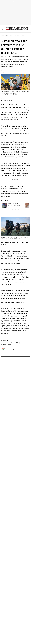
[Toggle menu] (3, 28)
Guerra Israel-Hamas (19, 35)
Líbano (3, 342)
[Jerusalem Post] (17, 28)
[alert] (13, 607)
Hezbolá (10, 342)
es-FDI (16, 342)
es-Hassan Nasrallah (6, 344)
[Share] (2, 71)
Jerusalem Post (4, 35)
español (11, 35)
